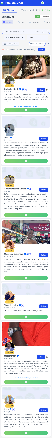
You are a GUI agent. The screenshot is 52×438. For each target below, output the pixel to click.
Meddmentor (10, 356)
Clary (6, 409)
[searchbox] (41, 37)
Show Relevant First (37, 44)
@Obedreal (8, 140)
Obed (7, 137)
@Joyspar (7, 92)
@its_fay (7, 191)
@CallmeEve (8, 256)
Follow (41, 49)
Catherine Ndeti (11, 89)
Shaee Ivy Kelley (11, 305)
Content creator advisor (15, 189)
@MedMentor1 (9, 358)
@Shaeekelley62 (9, 308)
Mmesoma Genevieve (14, 254)
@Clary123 (7, 412)
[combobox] (37, 37)
